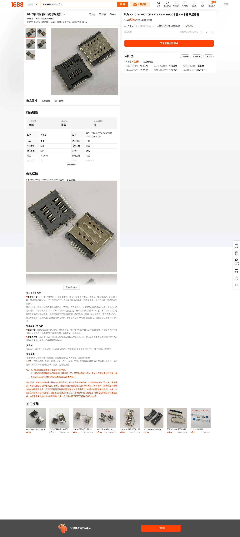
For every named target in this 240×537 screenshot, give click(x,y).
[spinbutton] (206, 32)
